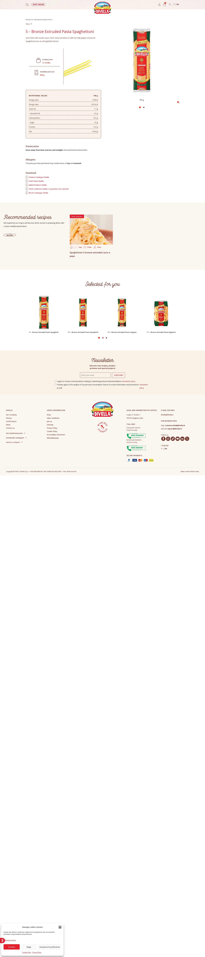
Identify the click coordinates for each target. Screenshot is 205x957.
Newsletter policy (128, 381)
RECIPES (10, 235)
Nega (29, 947)
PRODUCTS (29, 20)
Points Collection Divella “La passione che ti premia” (49, 189)
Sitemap (50, 425)
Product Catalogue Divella (39, 177)
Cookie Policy (26, 952)
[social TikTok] (173, 438)
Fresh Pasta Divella (36, 181)
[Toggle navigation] (27, 4)
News (8, 425)
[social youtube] (178, 438)
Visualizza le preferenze (49, 947)
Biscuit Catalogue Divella (38, 193)
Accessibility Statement (56, 435)
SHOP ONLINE (38, 4)
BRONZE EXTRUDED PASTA (43, 20)
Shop (49, 415)
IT (174, 4)
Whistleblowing (53, 438)
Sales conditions (53, 418)
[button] (60, 927)
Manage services (10, 940)
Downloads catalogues (15, 438)
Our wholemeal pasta (14, 433)
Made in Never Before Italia (190, 471)
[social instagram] (168, 439)
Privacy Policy (36, 952)
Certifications (11, 421)
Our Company (11, 415)
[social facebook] (163, 438)
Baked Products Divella (38, 185)
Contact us (10, 428)
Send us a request (13, 442)
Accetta (11, 947)
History (9, 418)
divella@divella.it (167, 415)
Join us (49, 421)
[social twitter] (187, 439)
